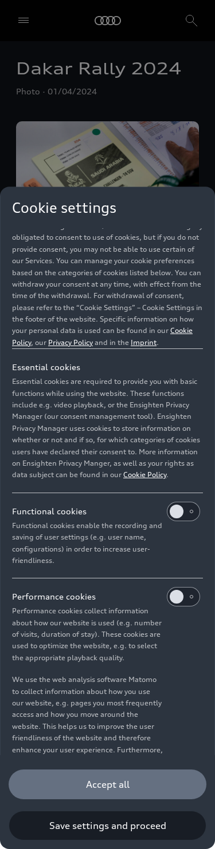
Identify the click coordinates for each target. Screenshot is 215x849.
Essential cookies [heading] (46, 367)
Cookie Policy (144, 474)
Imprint (144, 342)
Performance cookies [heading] (54, 596)
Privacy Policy (70, 342)
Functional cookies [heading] (49, 511)
